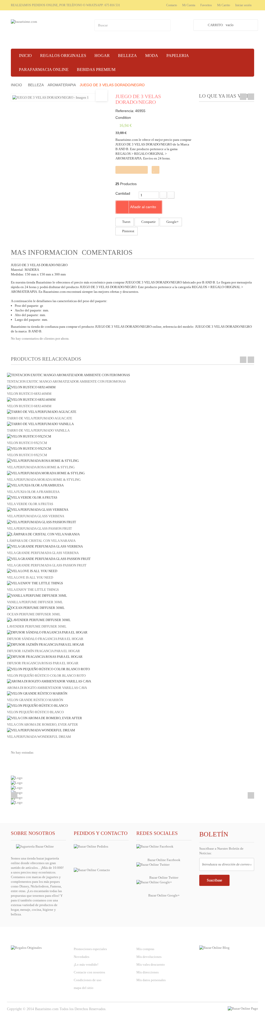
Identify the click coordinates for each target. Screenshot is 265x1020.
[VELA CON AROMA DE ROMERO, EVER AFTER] (44, 718)
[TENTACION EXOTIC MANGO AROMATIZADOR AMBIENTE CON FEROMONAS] (68, 375)
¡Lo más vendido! (86, 964)
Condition (123, 117)
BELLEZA (36, 85)
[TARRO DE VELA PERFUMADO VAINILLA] (40, 424)
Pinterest (127, 231)
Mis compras (145, 949)
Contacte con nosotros (89, 972)
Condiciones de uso (87, 980)
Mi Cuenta (188, 5)
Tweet (125, 222)
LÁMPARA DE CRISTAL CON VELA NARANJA (41, 541)
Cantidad (122, 193)
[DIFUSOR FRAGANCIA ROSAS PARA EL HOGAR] (45, 656)
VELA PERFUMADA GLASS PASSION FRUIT (39, 528)
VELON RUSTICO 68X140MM (29, 394)
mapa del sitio (83, 988)
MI (150, 938)
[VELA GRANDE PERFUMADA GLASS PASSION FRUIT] (49, 558)
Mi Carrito (223, 5)
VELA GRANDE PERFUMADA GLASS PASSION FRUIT (46, 565)
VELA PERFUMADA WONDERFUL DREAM (39, 737)
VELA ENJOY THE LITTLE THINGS (33, 590)
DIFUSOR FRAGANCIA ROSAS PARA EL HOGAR (42, 663)
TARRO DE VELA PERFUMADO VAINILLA (38, 430)
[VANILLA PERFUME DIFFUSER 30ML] (37, 595)
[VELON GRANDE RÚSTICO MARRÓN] (37, 693)
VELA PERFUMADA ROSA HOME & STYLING (41, 467)
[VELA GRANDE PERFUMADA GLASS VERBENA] (45, 546)
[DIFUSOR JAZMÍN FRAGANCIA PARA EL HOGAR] (45, 644)
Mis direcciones (147, 972)
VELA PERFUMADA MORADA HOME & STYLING (43, 480)
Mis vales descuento (150, 964)
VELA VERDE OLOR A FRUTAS (30, 504)
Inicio (16, 85)
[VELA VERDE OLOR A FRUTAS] (32, 497)
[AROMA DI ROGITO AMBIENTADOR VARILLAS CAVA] (49, 681)
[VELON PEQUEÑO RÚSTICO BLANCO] (37, 705)
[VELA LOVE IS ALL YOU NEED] (32, 571)
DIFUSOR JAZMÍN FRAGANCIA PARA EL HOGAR (43, 651)
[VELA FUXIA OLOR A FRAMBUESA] (35, 485)
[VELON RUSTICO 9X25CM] (29, 436)
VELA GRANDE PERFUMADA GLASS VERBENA (43, 553)
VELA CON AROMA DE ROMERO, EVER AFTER (42, 724)
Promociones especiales (90, 949)
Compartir (148, 222)
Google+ (172, 222)
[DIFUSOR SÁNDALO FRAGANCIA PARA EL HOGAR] (47, 632)
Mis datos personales (151, 980)
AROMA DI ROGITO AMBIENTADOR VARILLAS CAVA (47, 688)
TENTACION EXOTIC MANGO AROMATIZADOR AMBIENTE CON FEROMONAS (66, 381)
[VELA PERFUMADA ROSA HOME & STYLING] (43, 460)
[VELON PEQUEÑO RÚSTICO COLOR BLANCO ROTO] (48, 669)
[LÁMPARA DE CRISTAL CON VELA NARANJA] (43, 534)
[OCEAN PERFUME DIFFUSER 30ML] (36, 607)
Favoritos (206, 5)
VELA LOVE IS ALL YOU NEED (30, 577)
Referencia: (124, 111)
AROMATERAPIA (62, 85)
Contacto (171, 5)
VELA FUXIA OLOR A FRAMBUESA (33, 492)
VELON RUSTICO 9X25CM (27, 443)
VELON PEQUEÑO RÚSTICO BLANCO (35, 712)
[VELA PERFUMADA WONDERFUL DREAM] (41, 730)
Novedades (81, 957)
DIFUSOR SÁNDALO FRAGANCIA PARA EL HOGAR (45, 639)
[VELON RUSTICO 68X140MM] (31, 387)
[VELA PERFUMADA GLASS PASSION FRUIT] (41, 522)
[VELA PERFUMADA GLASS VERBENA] (37, 509)
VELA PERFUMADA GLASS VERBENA (35, 516)
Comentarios (107, 252)
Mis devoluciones (148, 957)
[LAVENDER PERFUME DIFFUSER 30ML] (39, 620)
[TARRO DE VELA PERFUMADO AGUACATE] (41, 411)
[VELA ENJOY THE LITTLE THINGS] (35, 583)
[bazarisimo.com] (49, 30)
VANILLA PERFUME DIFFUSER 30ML (35, 602)
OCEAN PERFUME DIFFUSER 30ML (34, 614)
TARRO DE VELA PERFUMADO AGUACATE (39, 418)
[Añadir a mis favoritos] (155, 170)
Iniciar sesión (243, 5)
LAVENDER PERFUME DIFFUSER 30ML (37, 626)
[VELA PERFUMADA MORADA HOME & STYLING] (46, 473)
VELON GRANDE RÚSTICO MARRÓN (35, 700)
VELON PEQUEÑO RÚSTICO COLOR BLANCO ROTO (46, 675)
